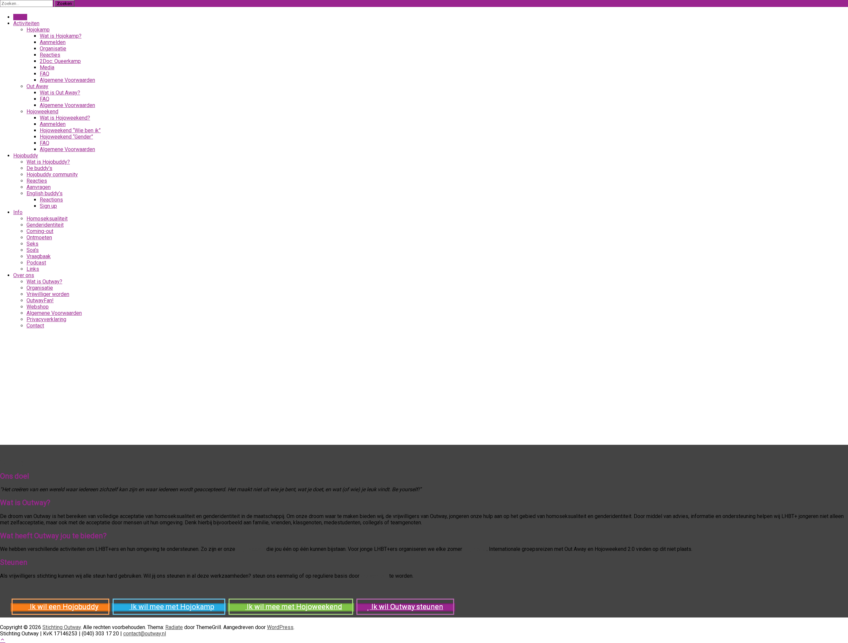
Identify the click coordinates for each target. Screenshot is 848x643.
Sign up (48, 206)
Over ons (23, 275)
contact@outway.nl (144, 633)
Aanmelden (53, 42)
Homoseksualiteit (47, 218)
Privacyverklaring (46, 319)
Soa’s (32, 250)
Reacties (50, 55)
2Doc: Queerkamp (60, 61)
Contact (35, 325)
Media (47, 67)
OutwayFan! (40, 300)
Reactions (51, 200)
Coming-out (39, 231)
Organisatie (53, 48)
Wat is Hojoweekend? (65, 118)
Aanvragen (38, 187)
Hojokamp (475, 549)
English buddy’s (44, 193)
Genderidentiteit (45, 225)
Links (32, 269)
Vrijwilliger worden (47, 294)
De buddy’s (39, 168)
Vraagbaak (38, 256)
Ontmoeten (39, 237)
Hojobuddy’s (251, 549)
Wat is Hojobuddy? (48, 162)
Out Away (37, 86)
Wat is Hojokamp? (60, 36)
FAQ (44, 74)
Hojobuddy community (52, 174)
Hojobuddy (25, 155)
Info (18, 212)
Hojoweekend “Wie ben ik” (70, 130)
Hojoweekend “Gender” (66, 137)
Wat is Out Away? (60, 92)
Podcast (36, 263)
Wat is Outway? (44, 281)
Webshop (37, 307)
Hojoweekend (42, 111)
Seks (32, 244)
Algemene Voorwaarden (67, 80)
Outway (12, 462)
